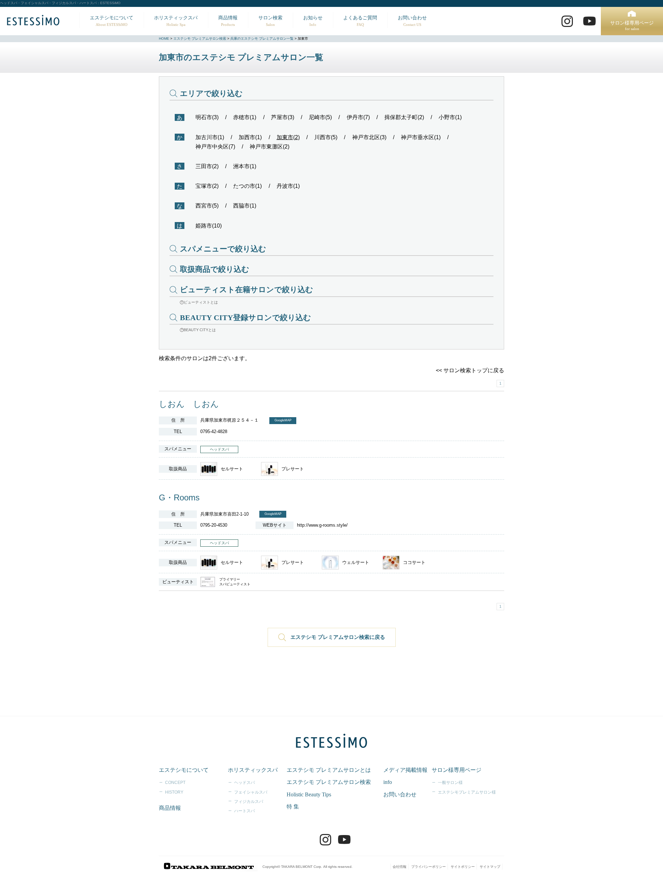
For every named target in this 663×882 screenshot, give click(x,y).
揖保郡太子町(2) (404, 117)
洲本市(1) (244, 166)
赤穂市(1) (244, 117)
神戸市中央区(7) (215, 147)
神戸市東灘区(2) (269, 147)
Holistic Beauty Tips (309, 794)
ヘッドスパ (244, 782)
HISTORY (174, 792)
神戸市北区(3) (369, 137)
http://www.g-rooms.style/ (322, 525)
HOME (164, 38)
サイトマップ (490, 867)
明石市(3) (207, 117)
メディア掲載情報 (405, 770)
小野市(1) (450, 117)
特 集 (293, 806)
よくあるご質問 (360, 21)
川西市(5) (325, 137)
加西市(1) (250, 137)
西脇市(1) (244, 206)
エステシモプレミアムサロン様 (467, 792)
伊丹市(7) (358, 117)
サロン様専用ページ (632, 25)
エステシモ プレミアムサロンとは (329, 770)
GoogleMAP (283, 420)
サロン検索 (270, 21)
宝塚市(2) (207, 186)
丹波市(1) (288, 186)
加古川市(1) (209, 137)
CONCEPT (175, 782)
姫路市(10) (208, 226)
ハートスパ (244, 810)
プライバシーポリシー (428, 867)
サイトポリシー (463, 867)
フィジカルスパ (248, 801)
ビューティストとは (201, 302)
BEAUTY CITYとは (200, 330)
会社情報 (399, 867)
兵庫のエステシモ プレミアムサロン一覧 (262, 38)
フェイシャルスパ (250, 792)
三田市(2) (207, 166)
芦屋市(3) (282, 117)
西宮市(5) (207, 206)
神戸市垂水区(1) (421, 137)
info (387, 782)
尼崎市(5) (320, 117)
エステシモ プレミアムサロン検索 (199, 38)
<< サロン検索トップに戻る (470, 370)
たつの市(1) (247, 186)
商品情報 (228, 21)
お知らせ (313, 21)
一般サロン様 (450, 782)
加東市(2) (288, 137)
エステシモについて (111, 21)
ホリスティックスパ (176, 21)
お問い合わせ (412, 21)
